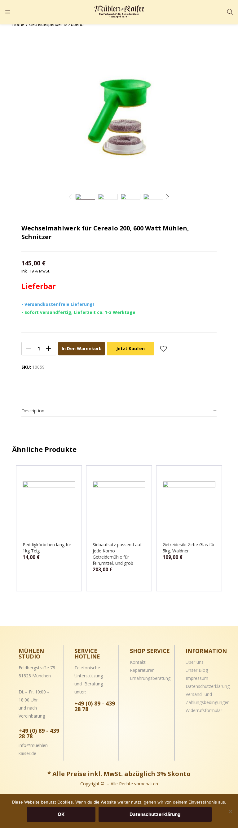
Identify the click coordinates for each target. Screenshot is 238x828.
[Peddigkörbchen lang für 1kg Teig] (49, 507)
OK (61, 814)
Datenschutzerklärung (208, 686)
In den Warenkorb (82, 348)
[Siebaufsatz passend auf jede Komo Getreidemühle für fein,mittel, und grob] (119, 507)
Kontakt (138, 662)
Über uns (195, 662)
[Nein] (230, 811)
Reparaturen (142, 670)
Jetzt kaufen (130, 348)
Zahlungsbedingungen (208, 702)
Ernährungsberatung (150, 678)
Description (32, 411)
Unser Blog (197, 670)
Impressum (197, 678)
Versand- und (199, 694)
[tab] (119, 411)
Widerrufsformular (204, 710)
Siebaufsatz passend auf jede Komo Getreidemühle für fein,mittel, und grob (117, 554)
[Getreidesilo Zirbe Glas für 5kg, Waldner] (189, 507)
